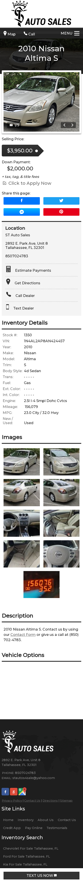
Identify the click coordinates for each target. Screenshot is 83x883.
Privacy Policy (12, 800)
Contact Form (23, 635)
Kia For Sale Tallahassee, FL (25, 864)
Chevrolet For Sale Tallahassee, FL (30, 848)
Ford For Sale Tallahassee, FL (26, 856)
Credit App (12, 828)
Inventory (26, 820)
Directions (50, 800)
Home (8, 820)
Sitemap (66, 800)
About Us (46, 820)
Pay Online (33, 828)
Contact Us (32, 800)
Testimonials (56, 828)
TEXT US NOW (40, 875)
